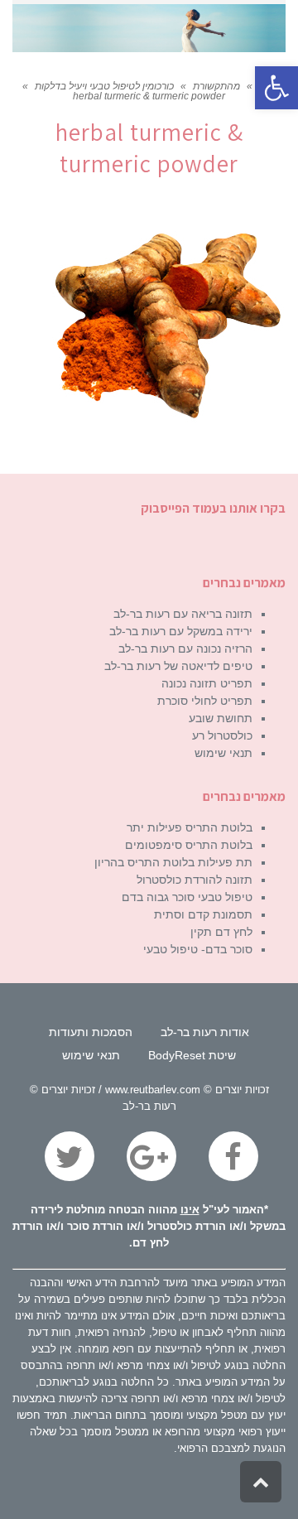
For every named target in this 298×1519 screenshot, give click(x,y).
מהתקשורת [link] (216, 86)
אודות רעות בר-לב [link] (205, 1032)
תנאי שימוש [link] (223, 753)
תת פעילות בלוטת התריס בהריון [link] (173, 862)
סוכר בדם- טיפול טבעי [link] (197, 949)
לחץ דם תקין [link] (221, 931)
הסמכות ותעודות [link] (90, 1032)
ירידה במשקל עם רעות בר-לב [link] (180, 631)
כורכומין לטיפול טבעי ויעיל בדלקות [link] (104, 86)
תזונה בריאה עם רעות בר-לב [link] (182, 613)
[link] (276, 87)
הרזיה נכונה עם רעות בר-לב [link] (185, 648)
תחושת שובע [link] (220, 718)
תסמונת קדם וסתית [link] (203, 914)
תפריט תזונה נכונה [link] (206, 683)
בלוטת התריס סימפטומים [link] (188, 844)
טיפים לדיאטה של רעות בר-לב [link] (178, 666)
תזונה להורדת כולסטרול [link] (194, 879)
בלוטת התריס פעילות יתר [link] (189, 827)
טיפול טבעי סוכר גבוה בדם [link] (187, 897)
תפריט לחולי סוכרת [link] (204, 700)
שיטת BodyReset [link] (192, 1055)
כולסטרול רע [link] (222, 735)
